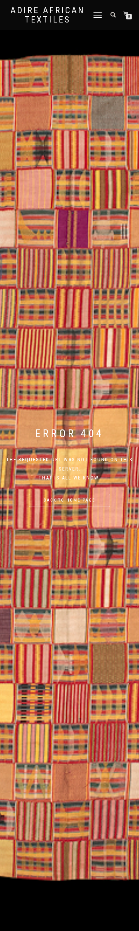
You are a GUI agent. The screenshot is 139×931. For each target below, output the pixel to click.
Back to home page (69, 500)
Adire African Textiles (47, 15)
